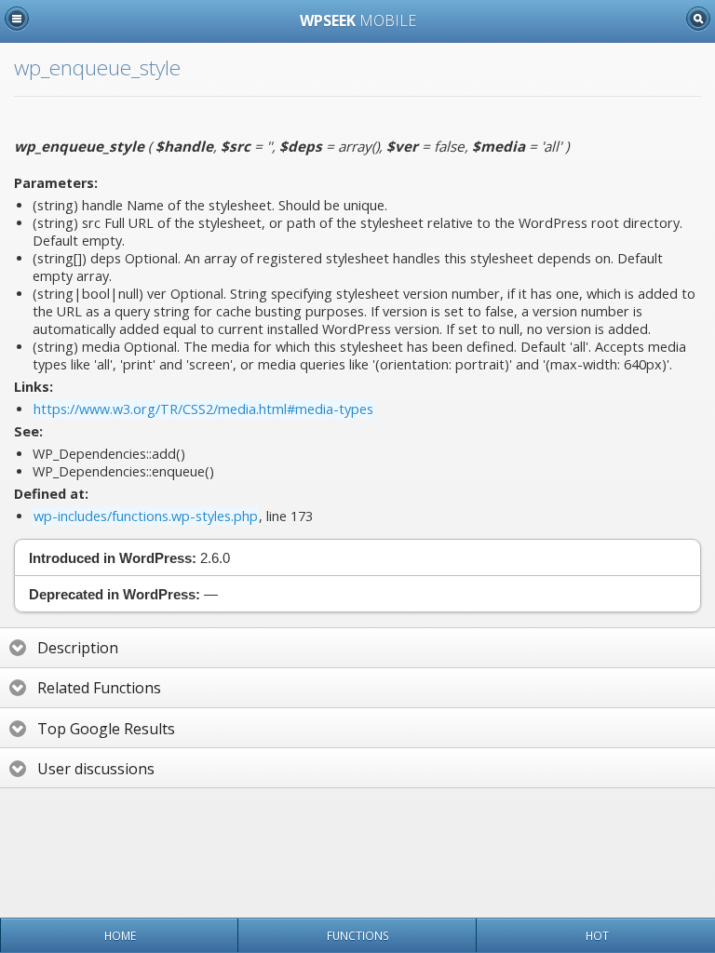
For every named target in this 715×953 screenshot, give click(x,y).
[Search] (698, 19)
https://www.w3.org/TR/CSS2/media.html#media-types (203, 409)
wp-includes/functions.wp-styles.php (146, 516)
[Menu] (17, 19)
